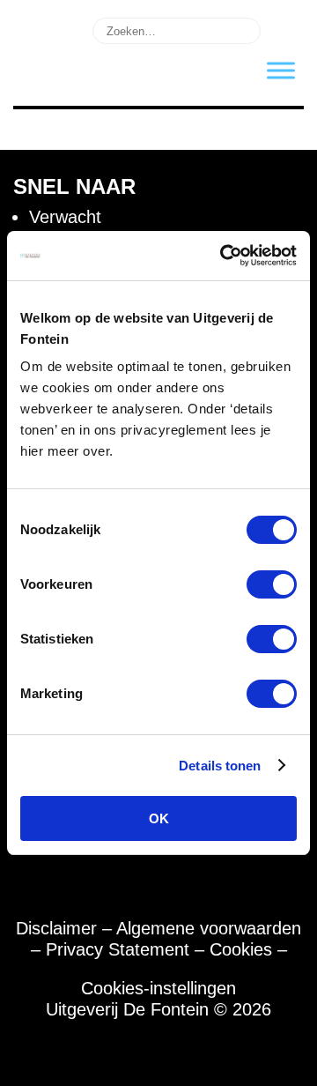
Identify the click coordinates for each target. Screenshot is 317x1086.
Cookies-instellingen (158, 988)
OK (159, 818)
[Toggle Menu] (281, 70)
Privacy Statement (117, 949)
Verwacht (65, 217)
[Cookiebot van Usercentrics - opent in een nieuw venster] (224, 255)
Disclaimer (56, 928)
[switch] (272, 584)
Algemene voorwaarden (208, 928)
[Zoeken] (285, 29)
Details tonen (220, 765)
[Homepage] (41, 76)
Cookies (241, 949)
